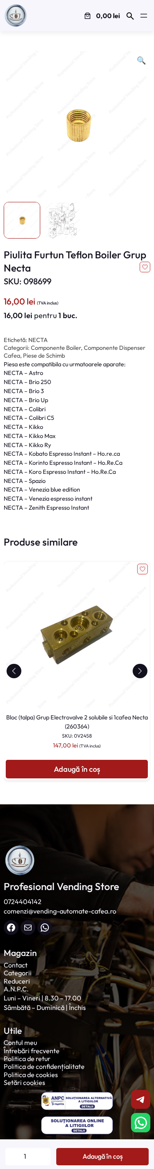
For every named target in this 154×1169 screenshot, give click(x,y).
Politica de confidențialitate (44, 1066)
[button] (14, 671)
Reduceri (17, 981)
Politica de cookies (31, 1075)
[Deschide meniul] (143, 15)
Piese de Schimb (44, 355)
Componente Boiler (56, 347)
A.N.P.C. (16, 989)
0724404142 (22, 901)
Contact (16, 965)
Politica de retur (27, 1058)
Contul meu (20, 1042)
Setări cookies (24, 1082)
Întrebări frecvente (32, 1051)
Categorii (18, 973)
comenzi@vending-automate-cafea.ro (60, 911)
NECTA (38, 340)
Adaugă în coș (103, 1156)
